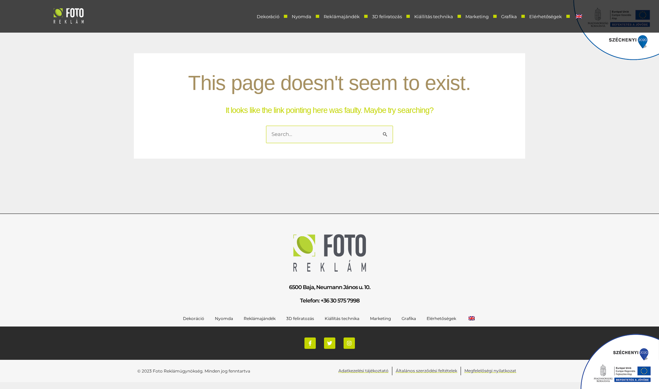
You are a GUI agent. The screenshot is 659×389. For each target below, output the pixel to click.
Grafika (509, 16)
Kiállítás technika (433, 16)
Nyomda (301, 16)
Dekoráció (268, 16)
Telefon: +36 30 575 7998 (329, 300)
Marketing (477, 16)
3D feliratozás (387, 16)
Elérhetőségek (545, 16)
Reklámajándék (342, 16)
